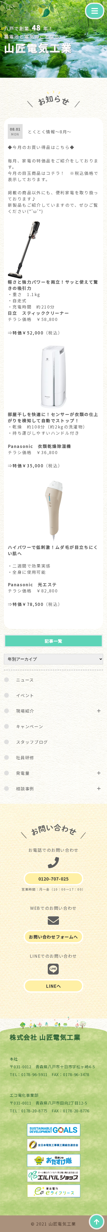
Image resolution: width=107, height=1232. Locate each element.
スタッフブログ (32, 742)
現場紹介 (25, 711)
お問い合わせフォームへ (53, 937)
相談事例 (25, 788)
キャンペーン (29, 726)
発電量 (23, 773)
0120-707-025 (53, 879)
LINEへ (53, 986)
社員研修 (25, 757)
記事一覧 (54, 641)
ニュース (25, 680)
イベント (25, 695)
